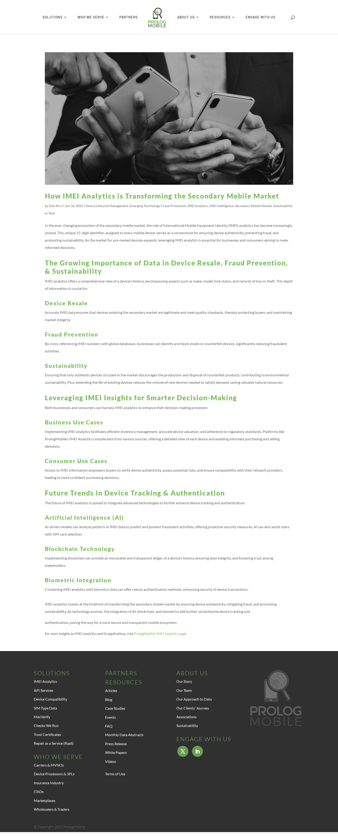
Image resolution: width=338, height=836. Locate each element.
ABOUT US (186, 17)
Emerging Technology (144, 206)
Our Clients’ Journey (192, 708)
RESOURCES (220, 17)
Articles (111, 690)
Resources (123, 682)
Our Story (184, 681)
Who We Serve (58, 756)
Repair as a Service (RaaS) (54, 743)
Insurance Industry (49, 783)
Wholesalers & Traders (51, 809)
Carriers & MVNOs (49, 765)
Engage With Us (203, 739)
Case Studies (115, 708)
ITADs (39, 791)
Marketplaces (44, 800)
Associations (186, 717)
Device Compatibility (50, 699)
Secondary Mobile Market (253, 206)
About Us (192, 673)
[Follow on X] (182, 751)
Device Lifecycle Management (107, 206)
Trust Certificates (47, 734)
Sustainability (187, 725)
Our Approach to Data (194, 699)
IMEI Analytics (198, 206)
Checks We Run (46, 725)
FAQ (108, 726)
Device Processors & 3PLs (54, 774)
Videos (110, 761)
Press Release (116, 743)
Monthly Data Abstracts (124, 734)
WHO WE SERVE (90, 17)
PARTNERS (128, 17)
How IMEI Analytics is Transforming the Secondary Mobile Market (162, 196)
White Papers (116, 752)
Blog (108, 699)
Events (110, 717)
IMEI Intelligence (222, 206)
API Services (43, 690)
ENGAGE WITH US (260, 17)
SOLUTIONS (53, 17)
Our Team (184, 690)
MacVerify (42, 717)
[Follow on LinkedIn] (197, 751)
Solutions (52, 673)
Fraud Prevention (173, 206)
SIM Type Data (45, 708)
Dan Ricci (56, 206)
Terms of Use (115, 774)
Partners (121, 673)
